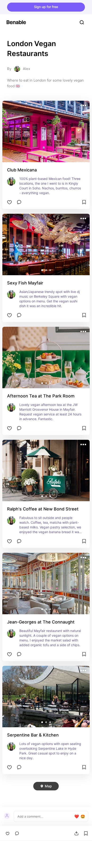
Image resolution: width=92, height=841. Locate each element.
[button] (42, 157)
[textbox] (45, 816)
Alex (26, 68)
